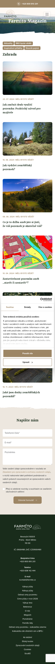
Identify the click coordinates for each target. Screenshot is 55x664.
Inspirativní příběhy (13, 48)
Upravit (26, 362)
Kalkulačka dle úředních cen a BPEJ (27, 631)
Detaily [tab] (27, 307)
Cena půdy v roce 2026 (27, 598)
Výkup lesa (27, 602)
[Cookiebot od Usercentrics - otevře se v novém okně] (40, 299)
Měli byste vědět (23, 43)
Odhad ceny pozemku (27, 594)
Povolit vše (27, 353)
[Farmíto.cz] (10, 14)
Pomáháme (27, 618)
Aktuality (8, 43)
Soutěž (28, 653)
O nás (27, 610)
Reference (27, 606)
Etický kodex (27, 641)
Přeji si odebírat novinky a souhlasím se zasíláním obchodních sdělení (29, 490)
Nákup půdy (27, 590)
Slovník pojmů (32, 48)
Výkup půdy (27, 586)
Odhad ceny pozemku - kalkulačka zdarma (27, 627)
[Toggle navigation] (47, 14)
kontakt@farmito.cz (27, 579)
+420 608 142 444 (27, 570)
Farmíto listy (27, 623)
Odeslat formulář (26, 500)
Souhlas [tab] (10, 307)
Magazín (27, 614)
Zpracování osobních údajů (27, 645)
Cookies (27, 649)
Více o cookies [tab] (45, 307)
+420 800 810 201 (27, 561)
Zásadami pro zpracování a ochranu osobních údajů (26, 471)
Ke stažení (27, 637)
